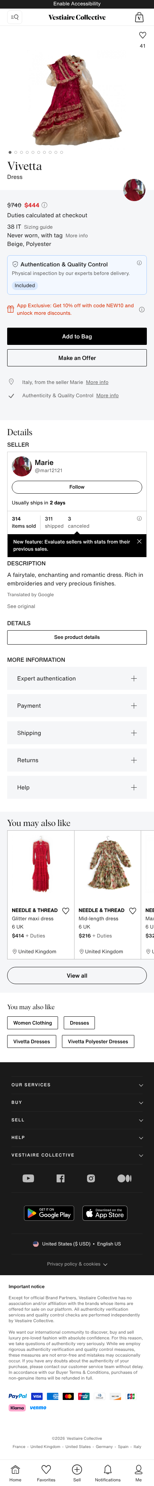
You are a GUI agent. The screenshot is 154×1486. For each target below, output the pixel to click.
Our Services (31, 1085)
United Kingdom (45, 1446)
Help (23, 787)
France (19, 1446)
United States (78, 1446)
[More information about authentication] (139, 262)
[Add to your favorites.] (66, 911)
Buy (16, 1103)
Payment (29, 705)
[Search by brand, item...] (14, 17)
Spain (123, 1446)
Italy (137, 1446)
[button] (139, 17)
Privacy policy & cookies (74, 1264)
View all (77, 975)
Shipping (29, 732)
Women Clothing (32, 1023)
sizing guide (38, 227)
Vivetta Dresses (31, 1041)
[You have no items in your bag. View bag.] (139, 17)
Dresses (79, 1023)
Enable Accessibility (77, 4)
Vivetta (24, 166)
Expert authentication (46, 678)
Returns (27, 760)
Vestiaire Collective (42, 1155)
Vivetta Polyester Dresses (98, 1041)
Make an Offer (77, 357)
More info (77, 235)
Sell (18, 1120)
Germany (104, 1446)
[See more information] (142, 309)
